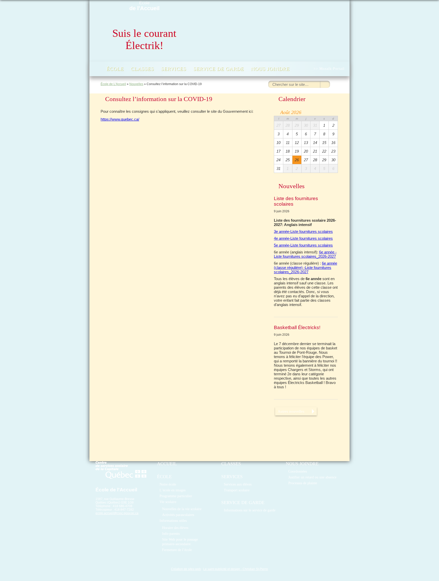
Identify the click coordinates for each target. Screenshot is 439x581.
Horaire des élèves (175, 528)
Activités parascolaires (178, 515)
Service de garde (218, 69)
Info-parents (171, 533)
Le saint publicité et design (221, 569)
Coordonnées (297, 471)
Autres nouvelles (291, 411)
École (144, 6)
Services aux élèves (238, 484)
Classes (142, 69)
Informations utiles (173, 521)
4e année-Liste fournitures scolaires (303, 238)
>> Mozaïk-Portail (328, 69)
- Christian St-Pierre (254, 569)
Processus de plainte (302, 483)
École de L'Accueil (113, 84)
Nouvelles (136, 84)
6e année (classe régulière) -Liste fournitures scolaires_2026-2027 (305, 267)
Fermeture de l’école (177, 550)
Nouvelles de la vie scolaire (181, 509)
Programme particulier (176, 496)
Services (173, 69)
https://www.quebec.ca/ (120, 119)
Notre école (168, 484)
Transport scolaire (236, 490)
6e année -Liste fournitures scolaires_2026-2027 (305, 254)
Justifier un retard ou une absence (312, 477)
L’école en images (172, 490)
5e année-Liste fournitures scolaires (303, 245)
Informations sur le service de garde (249, 510)
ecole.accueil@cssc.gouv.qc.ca (117, 513)
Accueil (97, 68)
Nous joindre (270, 69)
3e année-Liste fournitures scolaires (303, 231)
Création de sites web (186, 569)
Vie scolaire (168, 502)
